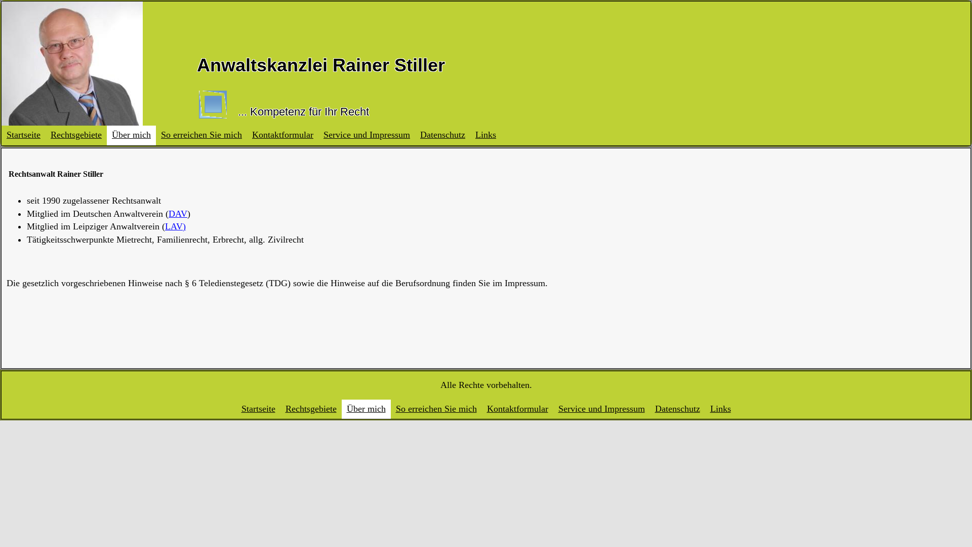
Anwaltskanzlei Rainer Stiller (321, 65)
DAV (178, 214)
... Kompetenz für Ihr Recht (303, 111)
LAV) (175, 226)
